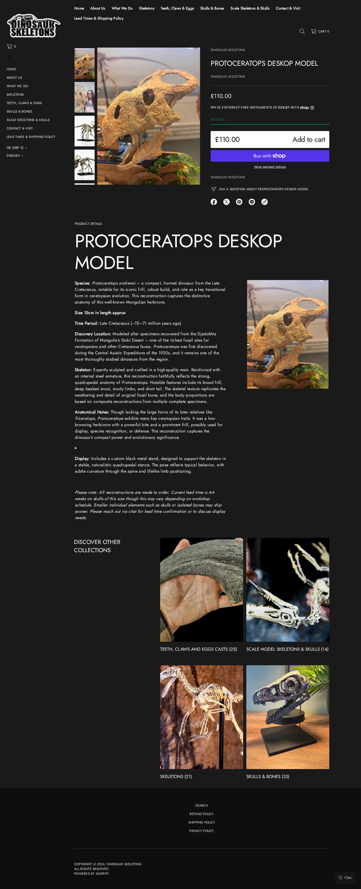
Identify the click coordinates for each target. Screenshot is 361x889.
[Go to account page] (10, 60)
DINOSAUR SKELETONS (228, 50)
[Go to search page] (302, 31)
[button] (11, 46)
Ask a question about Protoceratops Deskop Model (263, 189)
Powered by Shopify (91, 873)
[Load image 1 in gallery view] (85, 63)
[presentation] (148, 116)
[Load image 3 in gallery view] (85, 131)
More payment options (270, 167)
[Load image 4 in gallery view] (85, 165)
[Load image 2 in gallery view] (85, 97)
